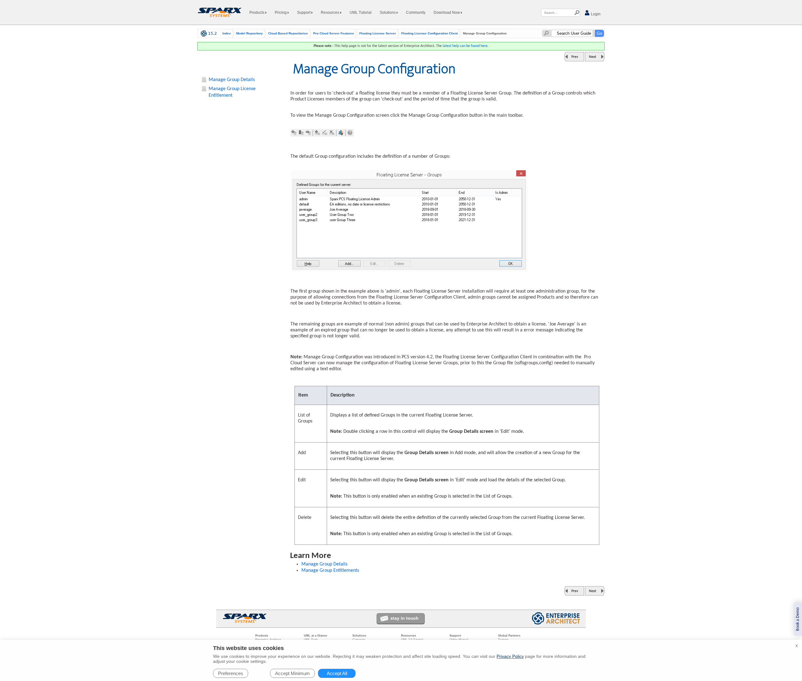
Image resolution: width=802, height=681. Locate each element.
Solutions (388, 12)
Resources (330, 12)
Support (304, 12)
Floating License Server (377, 33)
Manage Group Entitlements (330, 570)
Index (226, 33)
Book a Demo (797, 619)
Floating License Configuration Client (429, 33)
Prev (574, 57)
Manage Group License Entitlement (232, 92)
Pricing (281, 12)
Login (595, 14)
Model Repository (249, 33)
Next (592, 57)
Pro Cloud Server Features (333, 33)
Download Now (447, 12)
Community (415, 12)
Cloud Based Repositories (288, 33)
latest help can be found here (465, 46)
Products (257, 12)
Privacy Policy (510, 656)
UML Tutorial (361, 12)
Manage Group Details (324, 564)
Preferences (230, 673)
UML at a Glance (315, 635)
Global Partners (509, 635)
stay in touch (404, 618)
